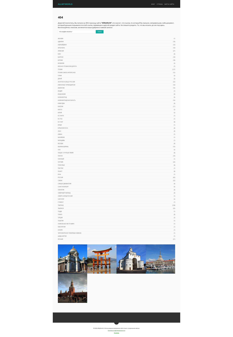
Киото (60, 109)
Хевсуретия (61, 227)
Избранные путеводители (66, 85)
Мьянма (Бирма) (63, 146)
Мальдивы (61, 140)
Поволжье (61, 165)
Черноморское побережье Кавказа (69, 233)
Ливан (60, 134)
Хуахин (60, 230)
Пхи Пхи (60, 168)
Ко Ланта (61, 116)
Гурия (60, 75)
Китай (60, 112)
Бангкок (60, 57)
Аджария (61, 41)
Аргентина (61, 48)
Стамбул (60, 202)
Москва (60, 143)
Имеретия (61, 88)
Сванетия (61, 190)
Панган (60, 156)
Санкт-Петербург (63, 187)
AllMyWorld (65, 4)
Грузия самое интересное (67, 72)
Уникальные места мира (66, 224)
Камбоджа (61, 103)
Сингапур (61, 199)
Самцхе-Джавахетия (64, 183)
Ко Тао (60, 119)
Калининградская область (67, 100)
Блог (153, 4)
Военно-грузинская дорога (67, 66)
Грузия (60, 69)
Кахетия (60, 106)
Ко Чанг (60, 122)
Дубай (60, 79)
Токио (60, 214)
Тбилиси (61, 208)
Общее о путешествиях (66, 153)
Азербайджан (62, 45)
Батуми (60, 60)
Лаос (59, 131)
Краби (60, 125)
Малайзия (61, 137)
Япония (60, 239)
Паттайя (60, 162)
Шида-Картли (62, 236)
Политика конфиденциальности (116, 330)
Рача (59, 174)
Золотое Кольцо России (66, 82)
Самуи (60, 180)
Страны (160, 4)
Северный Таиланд (64, 193)
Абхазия (60, 38)
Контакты (116, 333)
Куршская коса (63, 128)
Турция (60, 217)
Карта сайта (169, 4)
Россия (60, 177)
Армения (61, 51)
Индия (60, 91)
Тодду (60, 211)
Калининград (62, 97)
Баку (59, 54)
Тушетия (60, 221)
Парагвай (61, 159)
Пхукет (60, 171)
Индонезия (62, 94)
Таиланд (60, 205)
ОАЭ (59, 150)
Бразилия (61, 63)
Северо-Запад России (65, 196)
